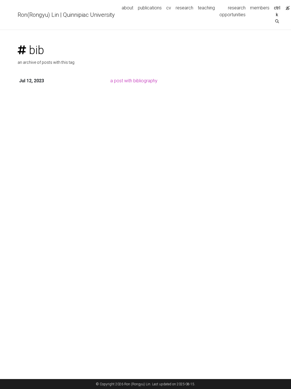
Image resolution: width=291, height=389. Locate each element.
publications (150, 8)
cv (168, 8)
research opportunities (232, 11)
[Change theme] (286, 6)
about (127, 8)
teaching (206, 8)
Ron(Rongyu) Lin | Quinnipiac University (66, 14)
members (259, 8)
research (184, 8)
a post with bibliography (133, 80)
